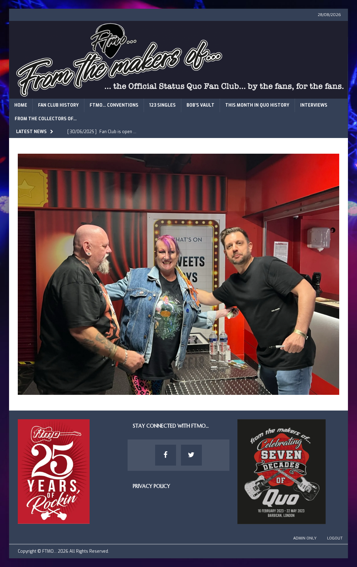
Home (20, 105)
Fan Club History (58, 105)
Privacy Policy (151, 486)
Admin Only (305, 538)
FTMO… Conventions (114, 105)
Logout (335, 538)
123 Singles (162, 105)
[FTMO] (178, 94)
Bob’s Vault (200, 105)
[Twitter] (191, 455)
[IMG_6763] (179, 391)
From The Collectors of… (46, 119)
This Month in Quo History (257, 105)
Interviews (313, 105)
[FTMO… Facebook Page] (165, 455)
